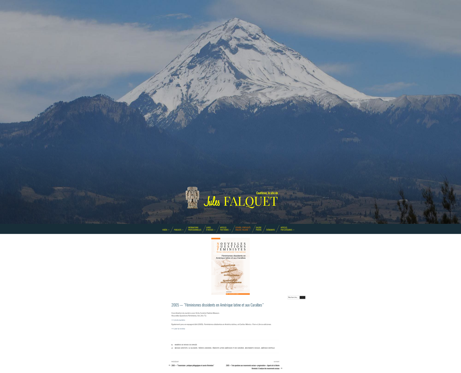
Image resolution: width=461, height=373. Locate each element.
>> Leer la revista (178, 329)
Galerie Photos (258, 229)
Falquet (241, 201)
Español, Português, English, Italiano (243, 229)
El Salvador (193, 348)
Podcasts (177, 230)
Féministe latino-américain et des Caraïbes (228, 348)
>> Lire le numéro (178, 320)
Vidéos (164, 230)
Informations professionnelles (194, 229)
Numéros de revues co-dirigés (186, 344)
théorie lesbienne (205, 348)
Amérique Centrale (268, 348)
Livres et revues (209, 229)
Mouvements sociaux (252, 348)
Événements (270, 230)
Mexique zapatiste (181, 348)
